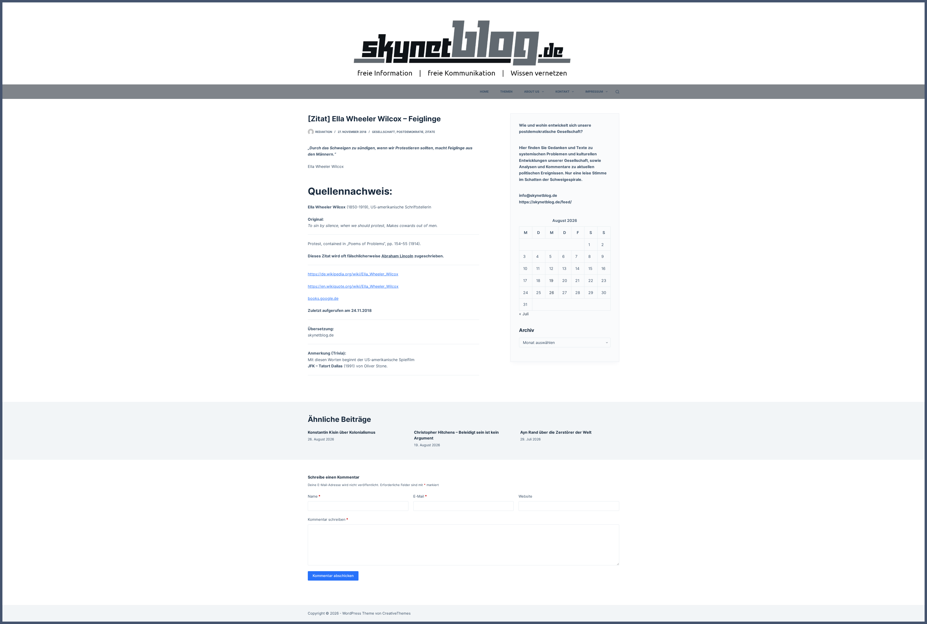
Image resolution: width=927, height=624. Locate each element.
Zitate (430, 132)
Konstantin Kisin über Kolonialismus (341, 432)
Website (525, 496)
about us (531, 91)
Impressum (594, 91)
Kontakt (562, 91)
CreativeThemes (396, 613)
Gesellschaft (383, 132)
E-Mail (420, 496)
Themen (506, 91)
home (484, 91)
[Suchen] (617, 92)
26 (551, 292)
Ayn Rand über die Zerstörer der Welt (555, 432)
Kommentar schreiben (328, 519)
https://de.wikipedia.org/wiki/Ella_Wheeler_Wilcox (353, 274)
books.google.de (323, 298)
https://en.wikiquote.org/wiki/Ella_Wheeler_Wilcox (353, 286)
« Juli (524, 313)
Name (314, 496)
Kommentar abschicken (333, 575)
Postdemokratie (410, 132)
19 (551, 280)
